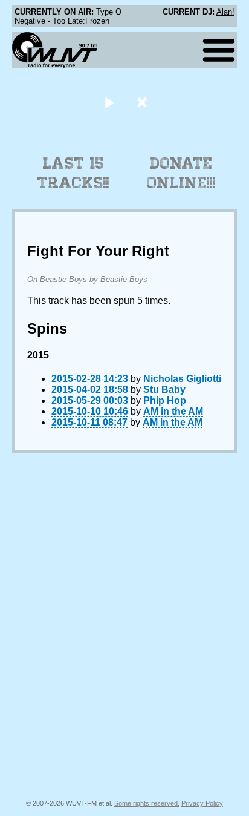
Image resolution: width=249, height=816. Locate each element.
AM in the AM (173, 411)
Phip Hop (164, 400)
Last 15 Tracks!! (73, 173)
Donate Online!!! (181, 173)
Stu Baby (164, 389)
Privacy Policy (202, 803)
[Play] (109, 102)
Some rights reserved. (146, 803)
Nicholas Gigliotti (182, 378)
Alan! (225, 11)
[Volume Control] (143, 102)
